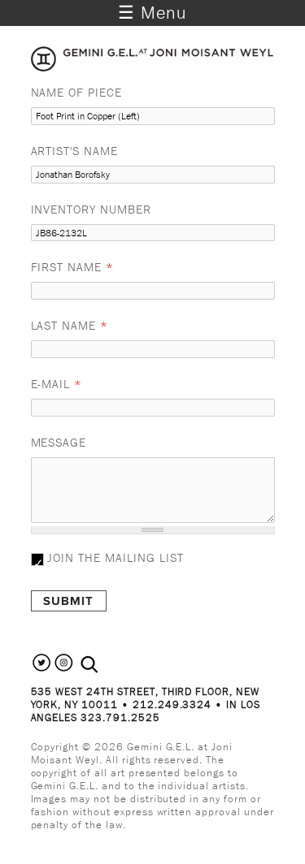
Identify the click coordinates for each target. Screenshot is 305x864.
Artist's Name (74, 150)
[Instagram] (64, 669)
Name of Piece (76, 92)
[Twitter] (42, 669)
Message (59, 442)
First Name (73, 266)
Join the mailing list (115, 557)
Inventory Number (91, 209)
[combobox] (107, 665)
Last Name (70, 325)
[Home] (153, 66)
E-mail (57, 383)
